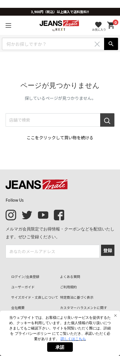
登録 (107, 250)
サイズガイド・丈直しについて (34, 297)
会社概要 (18, 307)
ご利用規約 (68, 286)
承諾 (60, 347)
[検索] (111, 44)
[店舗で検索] (107, 120)
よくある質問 (70, 276)
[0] (111, 25)
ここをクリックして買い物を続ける (60, 137)
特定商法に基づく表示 (76, 297)
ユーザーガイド (23, 286)
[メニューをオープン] (8, 25)
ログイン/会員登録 (25, 276)
